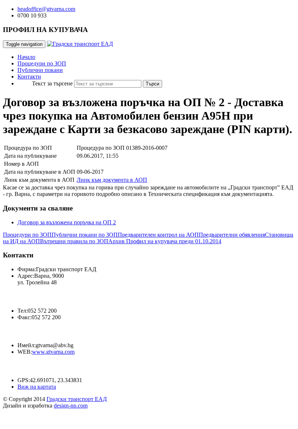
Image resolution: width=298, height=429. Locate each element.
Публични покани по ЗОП (85, 235)
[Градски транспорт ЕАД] (80, 44)
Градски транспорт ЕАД (77, 399)
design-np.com (71, 405)
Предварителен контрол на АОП (158, 235)
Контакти (29, 76)
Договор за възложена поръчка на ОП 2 (66, 222)
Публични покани (40, 70)
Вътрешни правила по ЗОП (74, 241)
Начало (26, 57)
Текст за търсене (52, 83)
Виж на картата (36, 387)
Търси (152, 84)
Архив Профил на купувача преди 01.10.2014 (164, 241)
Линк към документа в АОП (112, 180)
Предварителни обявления (232, 235)
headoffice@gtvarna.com (46, 9)
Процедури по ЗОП (41, 63)
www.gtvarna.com (53, 352)
